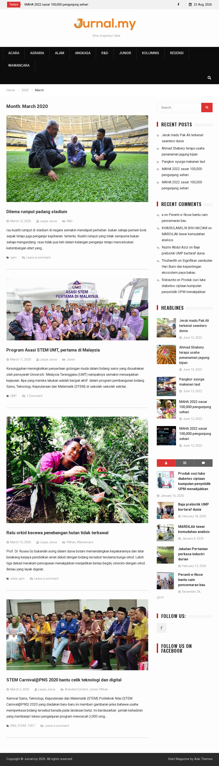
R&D (104, 53)
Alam (59, 53)
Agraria (37, 53)
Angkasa (82, 53)
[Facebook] (178, 4)
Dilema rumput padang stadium (36, 211)
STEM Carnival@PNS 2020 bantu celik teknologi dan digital (63, 679)
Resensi (176, 53)
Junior (125, 53)
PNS (13, 725)
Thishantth (169, 261)
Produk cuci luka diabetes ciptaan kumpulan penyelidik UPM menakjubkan (184, 286)
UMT (13, 396)
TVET (31, 725)
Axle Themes (203, 759)
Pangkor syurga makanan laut (183, 162)
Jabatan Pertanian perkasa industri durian (193, 554)
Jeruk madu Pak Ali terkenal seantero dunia (194, 326)
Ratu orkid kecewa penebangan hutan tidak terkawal (57, 532)
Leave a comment (38, 257)
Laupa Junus (48, 221)
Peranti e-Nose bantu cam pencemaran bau (191, 580)
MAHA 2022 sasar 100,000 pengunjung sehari (56, 4)
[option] (63, 4)
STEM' (22, 725)
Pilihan (71, 542)
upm (13, 257)
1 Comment (35, 396)
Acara (13, 53)
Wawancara (19, 65)
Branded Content (76, 689)
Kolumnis (150, 53)
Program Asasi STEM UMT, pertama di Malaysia (53, 350)
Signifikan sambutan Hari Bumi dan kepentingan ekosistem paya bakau (187, 267)
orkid (13, 578)
